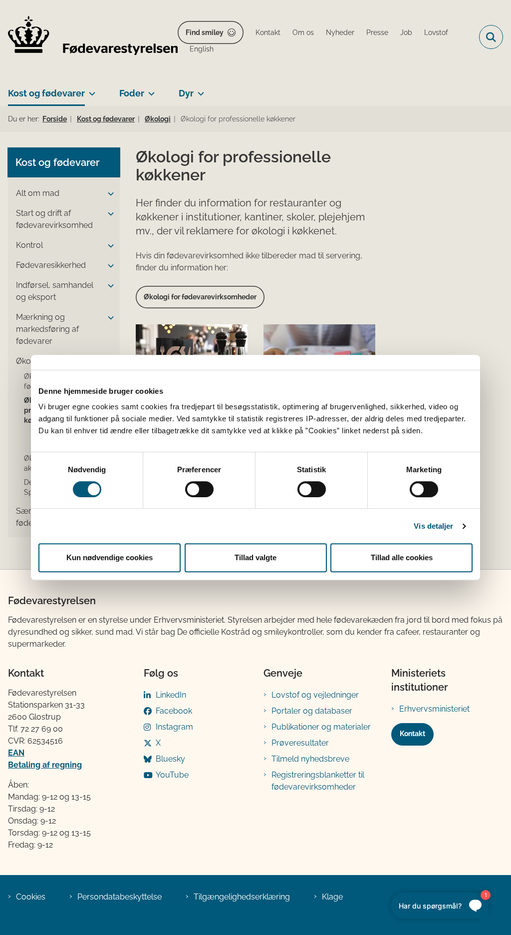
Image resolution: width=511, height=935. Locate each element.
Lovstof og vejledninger (315, 695)
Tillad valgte (255, 557)
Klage (332, 897)
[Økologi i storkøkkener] (319, 354)
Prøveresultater (300, 743)
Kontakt (412, 734)
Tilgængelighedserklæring (242, 897)
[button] (108, 193)
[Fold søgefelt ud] (491, 37)
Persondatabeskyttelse (119, 897)
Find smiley (205, 32)
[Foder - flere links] (149, 89)
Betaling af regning (45, 765)
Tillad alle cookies (402, 557)
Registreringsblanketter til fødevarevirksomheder (317, 781)
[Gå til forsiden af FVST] (89, 37)
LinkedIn (171, 695)
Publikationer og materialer (321, 727)
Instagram (174, 727)
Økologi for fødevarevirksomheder (200, 297)
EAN (16, 753)
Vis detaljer (433, 526)
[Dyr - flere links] (199, 89)
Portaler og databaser (311, 711)
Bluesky (170, 759)
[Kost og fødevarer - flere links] (90, 89)
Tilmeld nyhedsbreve (310, 759)
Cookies (30, 897)
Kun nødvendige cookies (109, 557)
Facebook (174, 711)
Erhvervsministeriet (434, 709)
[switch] (199, 489)
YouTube (172, 775)
